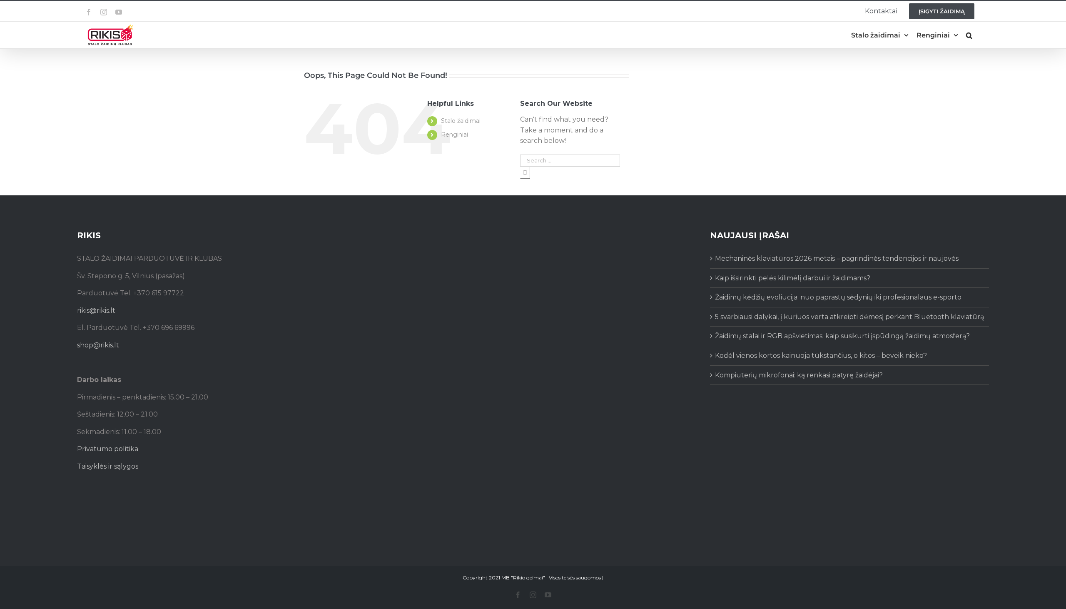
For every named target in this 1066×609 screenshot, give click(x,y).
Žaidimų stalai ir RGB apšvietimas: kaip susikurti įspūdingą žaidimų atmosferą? (842, 336)
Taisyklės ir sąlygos (107, 466)
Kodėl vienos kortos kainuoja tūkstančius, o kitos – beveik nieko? (821, 355)
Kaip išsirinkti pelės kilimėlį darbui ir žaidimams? (792, 278)
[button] (969, 35)
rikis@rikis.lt (96, 310)
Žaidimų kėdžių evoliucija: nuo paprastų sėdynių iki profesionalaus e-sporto (838, 297)
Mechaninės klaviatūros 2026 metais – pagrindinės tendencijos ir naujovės (837, 258)
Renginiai (454, 134)
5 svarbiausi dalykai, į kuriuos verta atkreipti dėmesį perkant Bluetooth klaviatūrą (849, 317)
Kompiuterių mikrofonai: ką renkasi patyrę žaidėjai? (799, 375)
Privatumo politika (107, 449)
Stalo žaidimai (461, 121)
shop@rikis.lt (98, 345)
